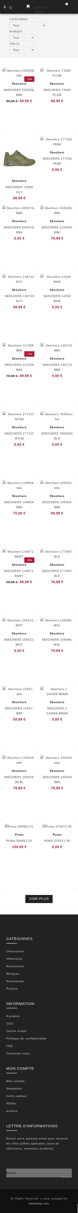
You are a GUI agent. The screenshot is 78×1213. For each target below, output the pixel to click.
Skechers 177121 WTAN (19, 436)
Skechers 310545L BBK (57, 230)
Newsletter (14, 1088)
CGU (9, 1023)
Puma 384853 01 (19, 840)
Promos (12, 988)
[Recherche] (14, 8)
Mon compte (15, 1081)
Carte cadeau (16, 1096)
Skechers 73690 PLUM (57, 92)
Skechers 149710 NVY (19, 298)
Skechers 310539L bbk (19, 92)
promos (11, 1111)
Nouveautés (15, 981)
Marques (12, 973)
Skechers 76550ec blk (57, 436)
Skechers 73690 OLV (19, 189)
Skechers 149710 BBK (57, 367)
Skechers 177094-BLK (57, 573)
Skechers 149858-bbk (19, 505)
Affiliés (11, 1103)
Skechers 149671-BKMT (19, 573)
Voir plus (39, 899)
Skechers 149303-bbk (57, 505)
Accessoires (15, 966)
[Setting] (73, 7)
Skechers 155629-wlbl (19, 779)
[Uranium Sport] (39, 9)
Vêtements (14, 958)
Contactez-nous (18, 1053)
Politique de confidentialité (26, 1038)
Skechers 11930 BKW (57, 298)
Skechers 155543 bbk (57, 779)
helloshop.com (39, 1203)
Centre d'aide (16, 1031)
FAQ (9, 1046)
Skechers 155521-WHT (19, 642)
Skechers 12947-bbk (19, 711)
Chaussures (15, 951)
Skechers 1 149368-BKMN (57, 711)
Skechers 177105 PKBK (57, 161)
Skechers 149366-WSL (57, 642)
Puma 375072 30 (57, 840)
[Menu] (4, 7)
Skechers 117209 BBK (19, 367)
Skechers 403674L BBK (19, 230)
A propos (13, 1016)
